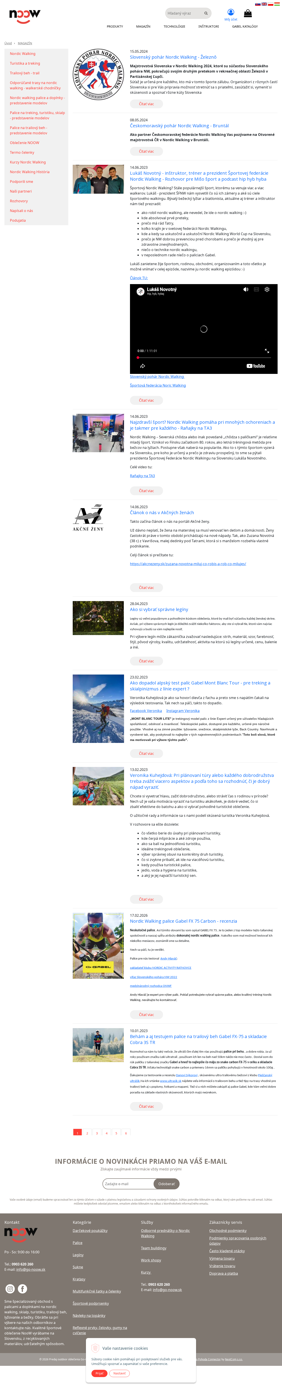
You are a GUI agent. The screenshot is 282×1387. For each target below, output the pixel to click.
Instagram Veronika (183, 710)
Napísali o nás (21, 210)
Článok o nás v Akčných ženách (162, 512)
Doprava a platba (223, 1273)
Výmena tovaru (222, 1258)
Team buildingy (153, 1248)
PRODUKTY (115, 26)
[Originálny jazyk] (258, 3)
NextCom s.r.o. (234, 1359)
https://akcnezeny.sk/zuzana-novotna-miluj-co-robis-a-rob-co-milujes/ (188, 563)
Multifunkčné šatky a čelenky (97, 1291)
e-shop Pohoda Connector (205, 1359)
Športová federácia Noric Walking (158, 385)
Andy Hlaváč (168, 958)
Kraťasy (79, 1279)
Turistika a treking (25, 63)
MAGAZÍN (143, 26)
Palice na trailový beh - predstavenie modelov (28, 130)
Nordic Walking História (30, 171)
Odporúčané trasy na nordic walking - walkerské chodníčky (35, 85)
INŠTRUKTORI (209, 26)
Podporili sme (21, 181)
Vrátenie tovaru (222, 1265)
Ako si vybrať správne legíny (159, 609)
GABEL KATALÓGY (245, 26)
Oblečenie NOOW (24, 142)
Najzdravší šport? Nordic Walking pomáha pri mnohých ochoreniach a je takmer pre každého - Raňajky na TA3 (202, 425)
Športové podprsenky (91, 1303)
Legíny (78, 1254)
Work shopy (151, 1260)
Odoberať (166, 1183)
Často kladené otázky (227, 1250)
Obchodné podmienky (228, 1230)
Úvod (8, 43)
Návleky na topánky (89, 1315)
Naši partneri (21, 191)
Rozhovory (19, 201)
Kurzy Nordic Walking (28, 162)
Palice (77, 1242)
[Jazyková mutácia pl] (270, 3)
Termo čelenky (22, 152)
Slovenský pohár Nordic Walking (157, 376)
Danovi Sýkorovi (186, 1075)
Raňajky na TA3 (142, 475)
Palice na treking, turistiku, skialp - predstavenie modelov (37, 115)
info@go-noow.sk (30, 1269)
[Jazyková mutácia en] (264, 3)
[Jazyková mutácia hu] (277, 3)
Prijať (99, 1373)
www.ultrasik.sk (170, 1081)
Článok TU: (139, 278)
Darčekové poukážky (90, 1230)
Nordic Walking (22, 53)
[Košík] (248, 13)
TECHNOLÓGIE (174, 26)
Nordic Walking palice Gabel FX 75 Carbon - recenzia (183, 921)
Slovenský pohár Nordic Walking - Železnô (173, 57)
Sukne (78, 1267)
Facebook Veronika (146, 710)
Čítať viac (146, 103)
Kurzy (146, 1272)
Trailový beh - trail (24, 73)
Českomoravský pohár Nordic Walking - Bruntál (179, 126)
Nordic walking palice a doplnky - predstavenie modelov (37, 100)
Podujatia (18, 220)
